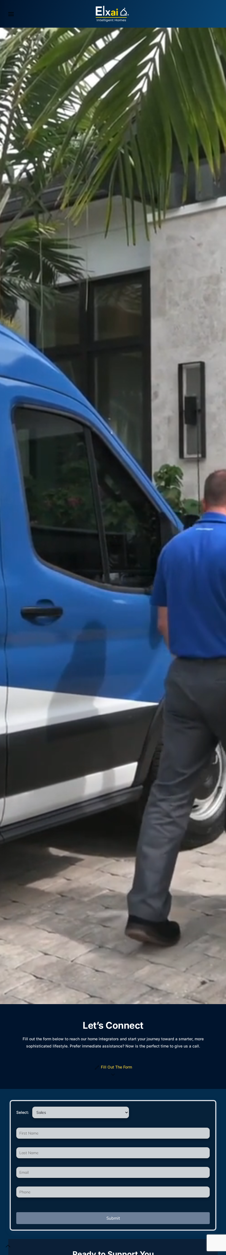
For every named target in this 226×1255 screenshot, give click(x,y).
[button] (11, 14)
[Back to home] (113, 14)
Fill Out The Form (116, 1067)
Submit (113, 1218)
